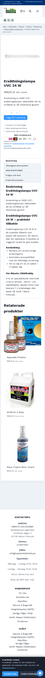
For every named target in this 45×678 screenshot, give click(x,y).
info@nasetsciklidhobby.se (23, 553)
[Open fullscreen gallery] (39, 73)
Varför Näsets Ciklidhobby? (22, 617)
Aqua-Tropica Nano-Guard (20, 467)
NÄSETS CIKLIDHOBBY (22, 526)
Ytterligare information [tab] (17, 166)
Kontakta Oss (22, 597)
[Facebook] (4, 20)
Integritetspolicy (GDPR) (22, 609)
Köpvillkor (22, 601)
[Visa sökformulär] (30, 11)
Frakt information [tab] (14, 180)
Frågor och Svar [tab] (13, 175)
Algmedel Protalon (16, 357)
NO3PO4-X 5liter (15, 412)
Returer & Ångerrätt (22, 605)
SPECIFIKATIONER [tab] (14, 170)
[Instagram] (12, 20)
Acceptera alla (10, 674)
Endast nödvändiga (29, 674)
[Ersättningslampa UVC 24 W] (22, 56)
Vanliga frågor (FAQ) (23, 613)
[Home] (5, 27)
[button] (40, 673)
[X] (8, 20)
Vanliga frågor (22, 643)
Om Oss (22, 593)
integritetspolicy (8, 668)
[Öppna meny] (38, 11)
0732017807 (22, 545)
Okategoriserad (18, 143)
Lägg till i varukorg (15, 117)
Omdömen (22, 621)
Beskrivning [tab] (11, 161)
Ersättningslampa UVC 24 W (20, 148)
